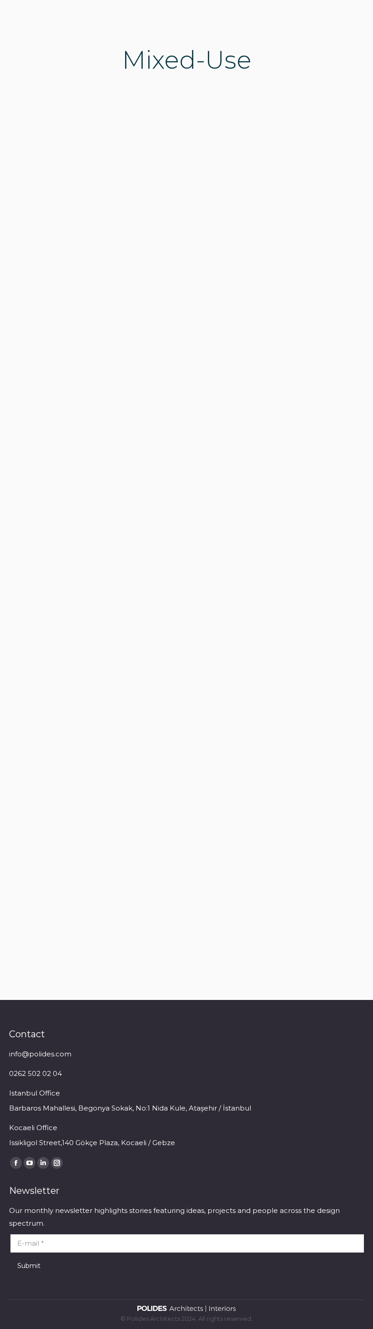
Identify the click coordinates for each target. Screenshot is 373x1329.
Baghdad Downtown (263, 664)
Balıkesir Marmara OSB (268, 295)
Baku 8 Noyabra (65, 664)
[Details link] (107, 192)
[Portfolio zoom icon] (82, 192)
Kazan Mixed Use (68, 917)
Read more (41, 354)
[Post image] (94, 192)
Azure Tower (57, 295)
